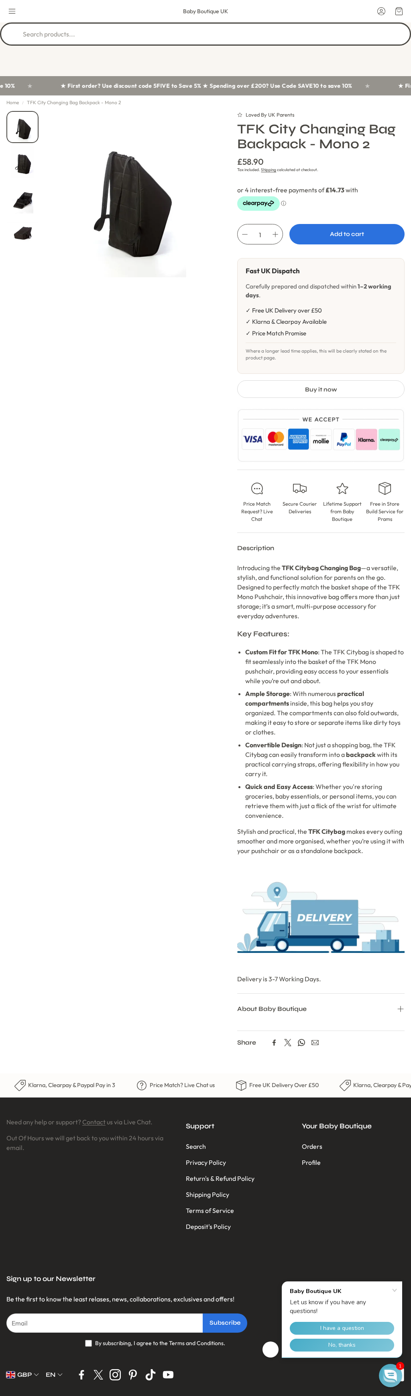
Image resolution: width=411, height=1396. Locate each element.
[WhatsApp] (301, 1042)
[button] (12, 11)
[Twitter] (287, 1042)
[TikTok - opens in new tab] (150, 1374)
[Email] (315, 1042)
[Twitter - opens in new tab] (98, 1375)
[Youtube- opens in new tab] (168, 1374)
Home (12, 102)
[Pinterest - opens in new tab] (132, 1374)
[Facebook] (274, 1042)
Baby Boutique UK (205, 11)
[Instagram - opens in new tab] (115, 1374)
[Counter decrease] (245, 234)
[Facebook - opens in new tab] (81, 1374)
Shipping (268, 169)
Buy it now (321, 389)
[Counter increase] (275, 234)
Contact (94, 1122)
